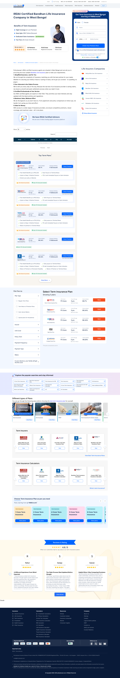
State (45, 139)
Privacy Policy (84, 55)
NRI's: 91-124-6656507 (66, 1)
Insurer (17, 324)
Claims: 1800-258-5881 (94, 1)
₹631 (99, 319)
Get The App (56, 1)
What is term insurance (97, 488)
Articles (62, 613)
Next (48, 147)
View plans (22, 520)
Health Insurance (18, 623)
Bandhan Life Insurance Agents (31, 62)
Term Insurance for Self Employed (81, 385)
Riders (17, 355)
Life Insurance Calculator (48, 385)
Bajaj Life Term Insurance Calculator (59, 476)
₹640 (99, 309)
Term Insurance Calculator (80, 381)
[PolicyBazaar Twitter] (95, 643)
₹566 (99, 338)
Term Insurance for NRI (50, 381)
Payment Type (19, 349)
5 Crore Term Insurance (74, 513)
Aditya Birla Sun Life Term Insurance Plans (23, 443)
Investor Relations (88, 629)
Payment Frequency (21, 343)
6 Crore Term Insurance (92, 513)
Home (14, 62)
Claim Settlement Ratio (97, 385)
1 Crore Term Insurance (19, 381)
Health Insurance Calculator (43, 629)
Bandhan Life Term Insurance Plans (96, 443)
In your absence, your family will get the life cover (26, 361)
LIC (46, 389)
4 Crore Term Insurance (56, 513)
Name (19, 139)
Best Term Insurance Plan (34, 381)
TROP (59, 417)
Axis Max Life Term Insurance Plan (60, 443)
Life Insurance (20, 62)
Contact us (87, 625)
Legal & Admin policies (90, 620)
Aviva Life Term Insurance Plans (41, 443)
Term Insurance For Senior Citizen (89, 417)
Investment (17, 620)
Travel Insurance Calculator (43, 632)
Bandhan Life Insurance (38, 72)
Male (78, 22)
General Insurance (19, 613)
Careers (86, 618)
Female (86, 22)
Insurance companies (65, 618)
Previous (42, 147)
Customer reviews (65, 616)
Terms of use (91, 55)
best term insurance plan (57, 401)
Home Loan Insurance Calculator (35, 389)
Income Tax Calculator (42, 618)
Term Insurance (64, 381)
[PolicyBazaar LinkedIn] (100, 643)
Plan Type (18, 296)
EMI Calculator (40, 623)
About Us (86, 613)
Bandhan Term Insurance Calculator (78, 476)
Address (33, 139)
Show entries (21, 129)
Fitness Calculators (43, 616)
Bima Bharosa (19, 651)
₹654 (99, 300)
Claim (48, 1)
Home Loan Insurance (19, 389)
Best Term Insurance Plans (96, 455)
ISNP (85, 623)
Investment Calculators (44, 613)
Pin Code (69, 139)
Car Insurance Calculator (42, 634)
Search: (53, 134)
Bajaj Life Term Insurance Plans (78, 443)
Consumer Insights (65, 623)
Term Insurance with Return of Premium (19, 385)
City (57, 139)
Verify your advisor (89, 627)
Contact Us (104, 1)
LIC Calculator (64, 389)
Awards (62, 620)
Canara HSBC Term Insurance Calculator (96, 476)
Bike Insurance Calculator (43, 636)
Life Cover (18, 330)
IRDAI (13, 651)
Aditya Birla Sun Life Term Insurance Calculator (23, 476)
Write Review (60, 594)
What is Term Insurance (35, 385)
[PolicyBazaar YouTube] (104, 643)
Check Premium (67, 166)
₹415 (99, 329)
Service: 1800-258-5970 (80, 1)
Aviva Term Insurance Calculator (41, 476)
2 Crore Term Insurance (66, 385)
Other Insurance (18, 625)
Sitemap (86, 616)
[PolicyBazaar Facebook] (91, 643)
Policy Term (18, 337)
